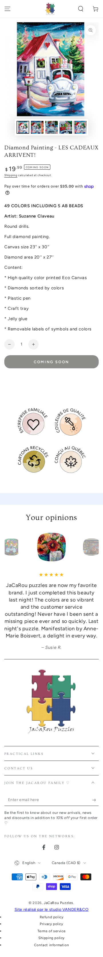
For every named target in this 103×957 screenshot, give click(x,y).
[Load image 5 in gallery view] (80, 127)
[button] (80, 9)
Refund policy (52, 917)
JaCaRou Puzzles (58, 903)
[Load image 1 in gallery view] (23, 127)
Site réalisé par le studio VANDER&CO (52, 909)
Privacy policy (51, 924)
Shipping (10, 175)
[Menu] (7, 9)
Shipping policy (51, 938)
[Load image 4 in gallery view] (66, 127)
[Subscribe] (95, 800)
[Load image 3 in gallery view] (51, 127)
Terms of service (51, 931)
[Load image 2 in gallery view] (37, 127)
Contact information (51, 945)
